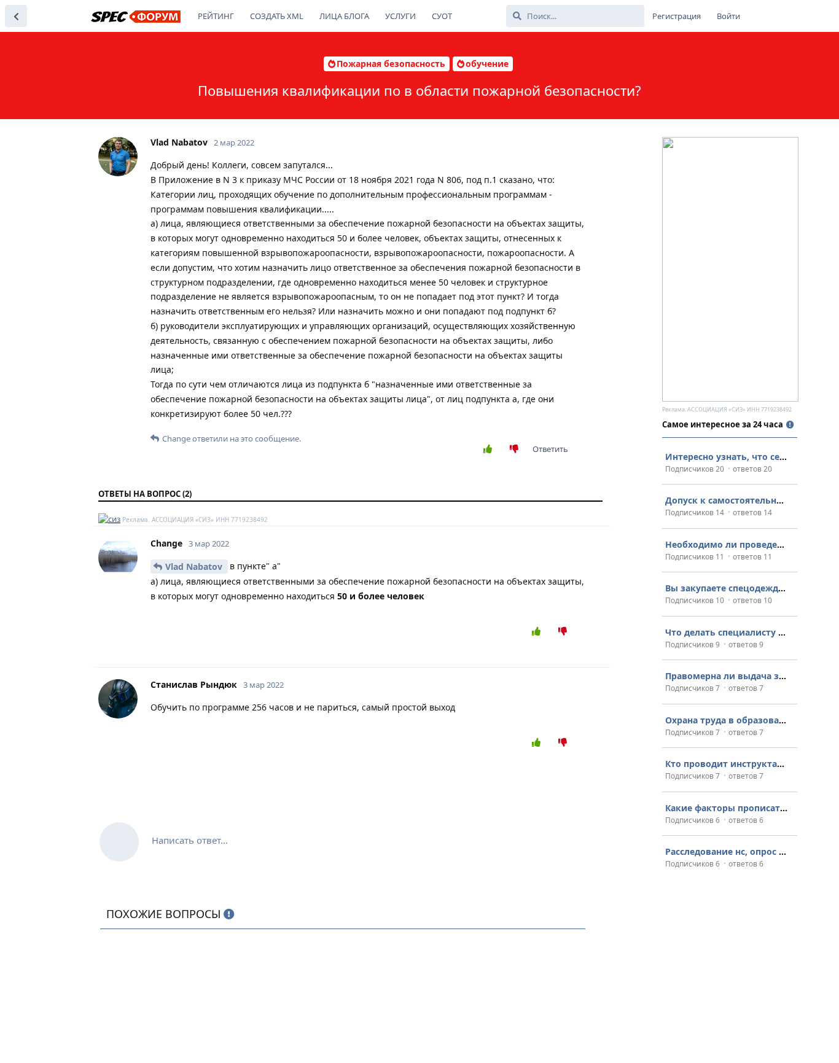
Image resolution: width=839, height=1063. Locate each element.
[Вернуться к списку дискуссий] (16, 16)
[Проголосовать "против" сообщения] (516, 449)
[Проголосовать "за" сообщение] (490, 449)
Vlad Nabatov (195, 566)
